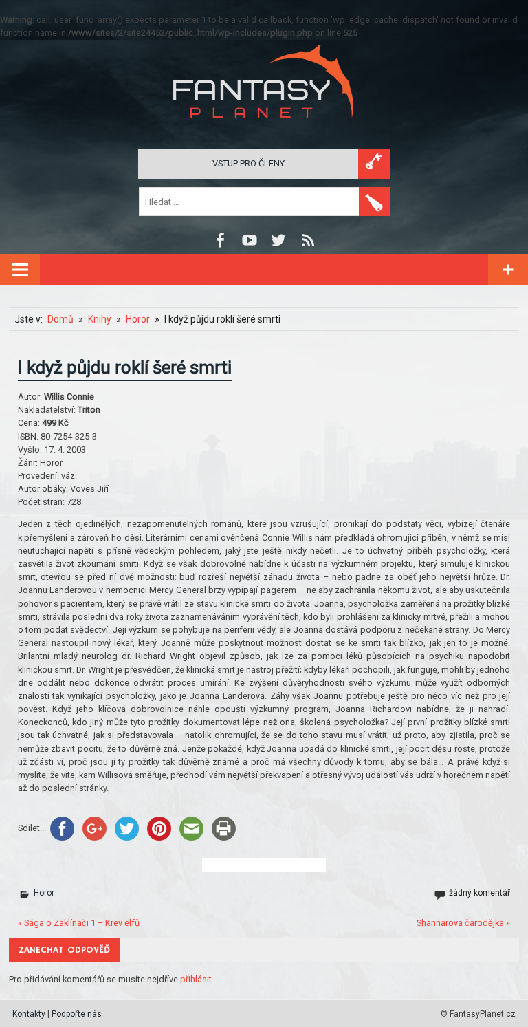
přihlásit (196, 979)
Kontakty (28, 1014)
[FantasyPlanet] (264, 129)
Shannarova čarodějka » (463, 923)
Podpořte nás (77, 1014)
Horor (44, 893)
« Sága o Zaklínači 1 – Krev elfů (79, 923)
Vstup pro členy (248, 163)
